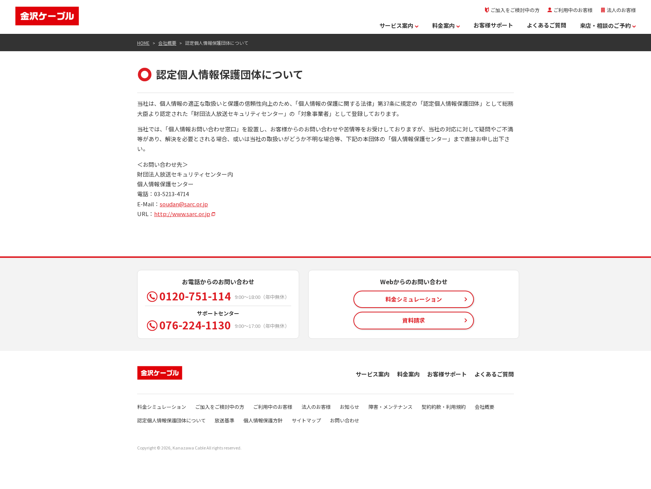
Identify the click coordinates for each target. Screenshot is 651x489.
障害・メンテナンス (390, 406)
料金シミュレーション (161, 406)
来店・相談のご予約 (605, 25)
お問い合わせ (344, 420)
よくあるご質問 (546, 25)
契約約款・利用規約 (444, 406)
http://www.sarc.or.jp (182, 214)
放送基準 (224, 420)
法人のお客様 (621, 10)
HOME (143, 43)
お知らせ (349, 406)
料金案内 (443, 25)
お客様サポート (493, 25)
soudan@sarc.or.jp (184, 204)
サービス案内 (396, 25)
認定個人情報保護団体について (171, 420)
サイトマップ (306, 420)
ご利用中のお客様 (573, 10)
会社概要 (167, 43)
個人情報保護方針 (263, 420)
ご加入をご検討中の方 (515, 10)
